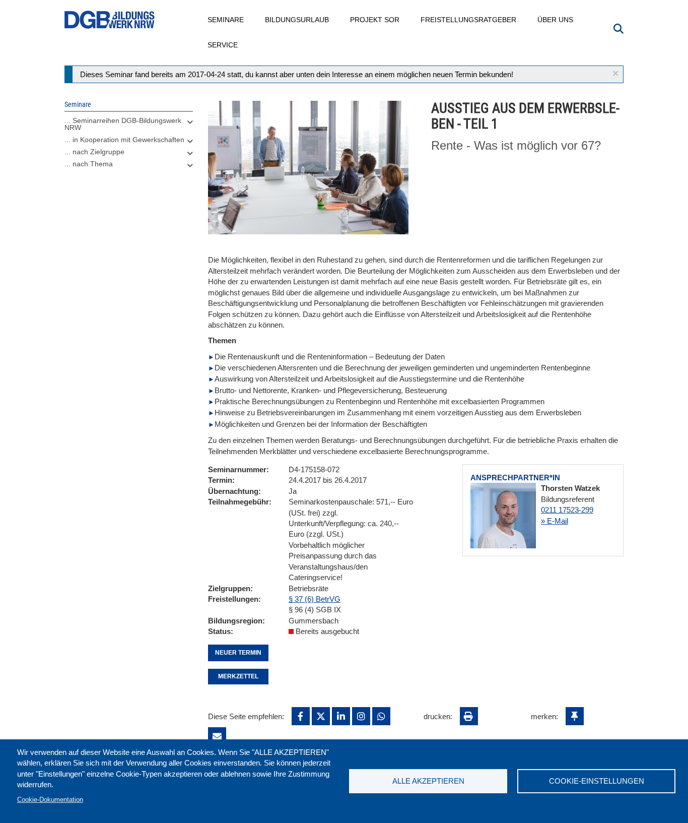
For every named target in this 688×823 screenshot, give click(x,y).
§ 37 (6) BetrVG (314, 599)
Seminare (226, 20)
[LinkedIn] (341, 716)
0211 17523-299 (567, 509)
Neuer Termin (238, 652)
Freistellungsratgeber (469, 20)
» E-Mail (554, 521)
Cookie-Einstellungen (596, 781)
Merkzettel (238, 676)
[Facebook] (301, 716)
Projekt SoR (375, 20)
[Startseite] (109, 20)
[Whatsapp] (381, 716)
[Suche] (618, 28)
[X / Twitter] (321, 716)
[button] (615, 73)
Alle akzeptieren (428, 781)
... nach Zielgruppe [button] (94, 151)
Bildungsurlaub (297, 20)
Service (223, 45)
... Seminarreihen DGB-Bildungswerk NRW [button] (122, 124)
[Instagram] (361, 716)
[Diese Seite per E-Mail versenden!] (217, 736)
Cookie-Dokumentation (50, 799)
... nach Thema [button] (88, 163)
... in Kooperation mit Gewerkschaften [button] (124, 139)
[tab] (128, 126)
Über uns (556, 20)
